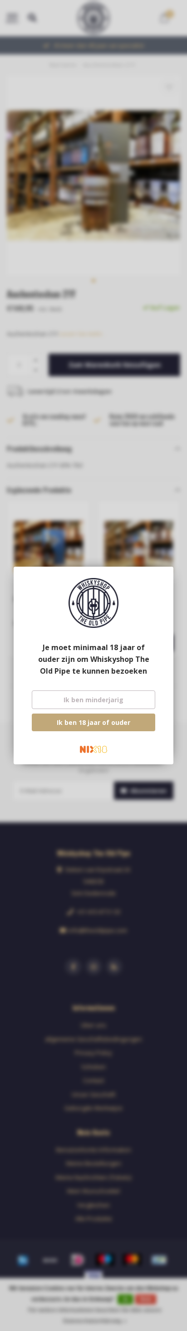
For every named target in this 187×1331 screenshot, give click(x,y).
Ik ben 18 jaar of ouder (93, 722)
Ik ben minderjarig (93, 699)
